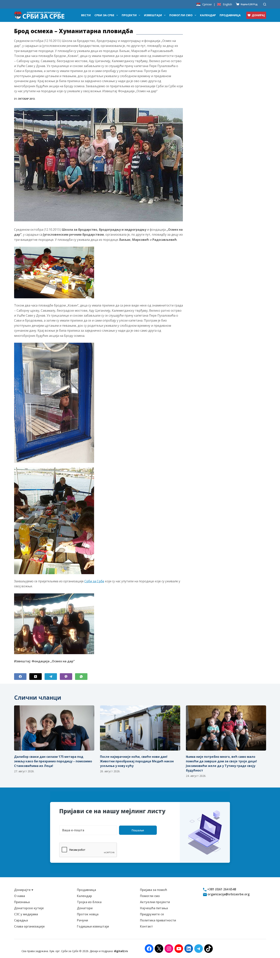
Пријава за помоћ (153, 890)
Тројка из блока (89, 902)
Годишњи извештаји (93, 926)
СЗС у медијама (26, 914)
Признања (22, 902)
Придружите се (152, 914)
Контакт (146, 926)
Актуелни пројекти (155, 902)
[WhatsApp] (81, 676)
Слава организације (29, 926)
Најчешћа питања (154, 908)
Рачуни (82, 920)
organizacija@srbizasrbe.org (228, 894)
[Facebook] (20, 676)
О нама (19, 896)
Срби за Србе (104, 15)
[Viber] (66, 676)
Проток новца (87, 914)
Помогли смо (181, 15)
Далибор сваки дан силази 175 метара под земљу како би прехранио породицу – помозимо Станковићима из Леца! (53, 761)
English (227, 4)
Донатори (85, 908)
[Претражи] (264, 4)
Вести (86, 15)
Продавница (230, 15)
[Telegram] (51, 676)
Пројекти (129, 15)
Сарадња (21, 920)
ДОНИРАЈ (258, 15)
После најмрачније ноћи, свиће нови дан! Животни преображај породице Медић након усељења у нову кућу (137, 761)
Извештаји (153, 15)
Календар (208, 15)
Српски (207, 4)
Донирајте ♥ (23, 890)
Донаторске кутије (29, 908)
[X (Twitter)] (35, 676)
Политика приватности (158, 920)
